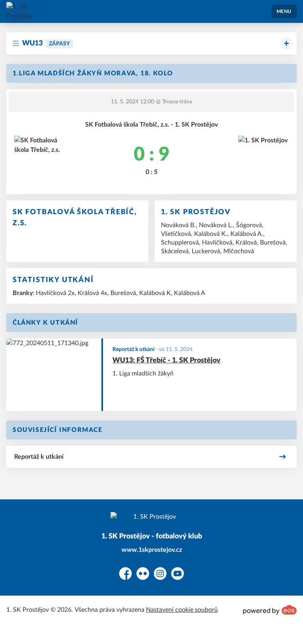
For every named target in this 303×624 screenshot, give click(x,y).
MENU (284, 11)
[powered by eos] (270, 610)
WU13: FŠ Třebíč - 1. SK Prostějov (166, 360)
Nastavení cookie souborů (182, 610)
